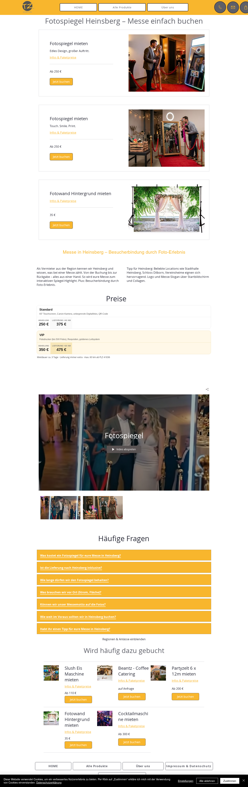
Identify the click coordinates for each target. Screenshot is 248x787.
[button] (61, 81)
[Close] (243, 781)
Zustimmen (229, 781)
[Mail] (233, 7)
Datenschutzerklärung (49, 782)
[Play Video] (60, 507)
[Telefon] (220, 7)
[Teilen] (205, 389)
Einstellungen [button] (185, 781)
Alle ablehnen (207, 781)
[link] (81, 44)
